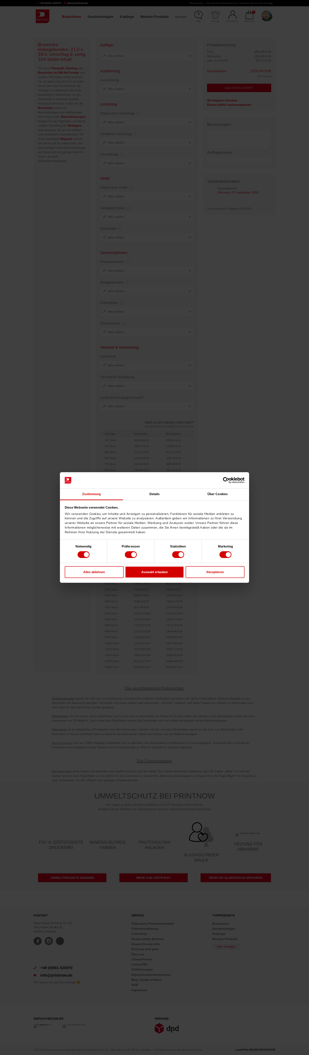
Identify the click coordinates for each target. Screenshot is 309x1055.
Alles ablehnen (94, 572)
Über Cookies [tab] (217, 494)
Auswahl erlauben (154, 572)
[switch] (131, 554)
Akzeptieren (215, 572)
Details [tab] (154, 494)
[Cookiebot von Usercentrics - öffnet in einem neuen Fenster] (226, 480)
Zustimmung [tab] (91, 494)
